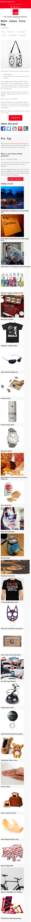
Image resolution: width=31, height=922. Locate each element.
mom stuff (22, 35)
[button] (7, 2)
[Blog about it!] (26, 128)
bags (3, 32)
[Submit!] (14, 128)
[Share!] (3, 128)
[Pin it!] (20, 128)
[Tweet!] (8, 128)
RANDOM (6, 28)
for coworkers (21, 32)
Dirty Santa (10, 32)
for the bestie (13, 35)
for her (4, 35)
